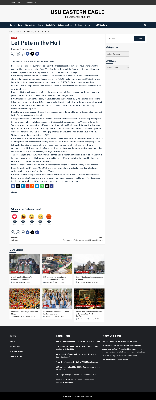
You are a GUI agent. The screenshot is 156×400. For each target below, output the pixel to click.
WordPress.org (16, 356)
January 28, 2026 (94, 319)
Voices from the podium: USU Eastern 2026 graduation (78, 341)
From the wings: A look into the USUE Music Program (77, 362)
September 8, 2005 (27, 49)
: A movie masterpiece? (125, 356)
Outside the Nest (65, 25)
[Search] (145, 25)
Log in (12, 341)
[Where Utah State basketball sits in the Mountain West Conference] (89, 298)
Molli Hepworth (82, 282)
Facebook (29, 3)
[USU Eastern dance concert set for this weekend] (57, 298)
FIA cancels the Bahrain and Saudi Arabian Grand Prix (54, 278)
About (87, 25)
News (19, 25)
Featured (14, 271)
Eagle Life (50, 25)
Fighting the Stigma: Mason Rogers (124, 341)
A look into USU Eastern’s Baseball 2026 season (21, 278)
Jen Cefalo (16, 282)
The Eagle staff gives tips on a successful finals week (77, 375)
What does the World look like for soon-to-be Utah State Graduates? (76, 355)
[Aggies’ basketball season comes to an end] (89, 264)
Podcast (78, 25)
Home (12, 25)
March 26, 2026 (93, 282)
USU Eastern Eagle (77, 12)
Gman (104, 356)
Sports (40, 25)
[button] (13, 54)
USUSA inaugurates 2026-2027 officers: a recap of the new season (78, 368)
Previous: (15, 238)
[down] (91, 25)
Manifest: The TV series (118, 360)
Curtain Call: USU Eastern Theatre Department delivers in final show (75, 381)
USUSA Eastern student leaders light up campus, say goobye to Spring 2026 (77, 347)
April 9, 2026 (25, 282)
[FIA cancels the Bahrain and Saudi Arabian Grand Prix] (57, 264)
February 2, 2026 (59, 316)
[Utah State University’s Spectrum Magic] (24, 298)
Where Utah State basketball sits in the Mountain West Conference (89, 314)
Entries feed (15, 346)
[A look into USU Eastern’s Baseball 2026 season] (24, 264)
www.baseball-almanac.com (34, 122)
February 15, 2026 (30, 316)
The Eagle (16, 49)
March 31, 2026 (58, 282)
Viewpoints (30, 25)
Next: (83, 238)
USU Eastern (101, 25)
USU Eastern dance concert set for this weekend (56, 313)
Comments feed (16, 351)
